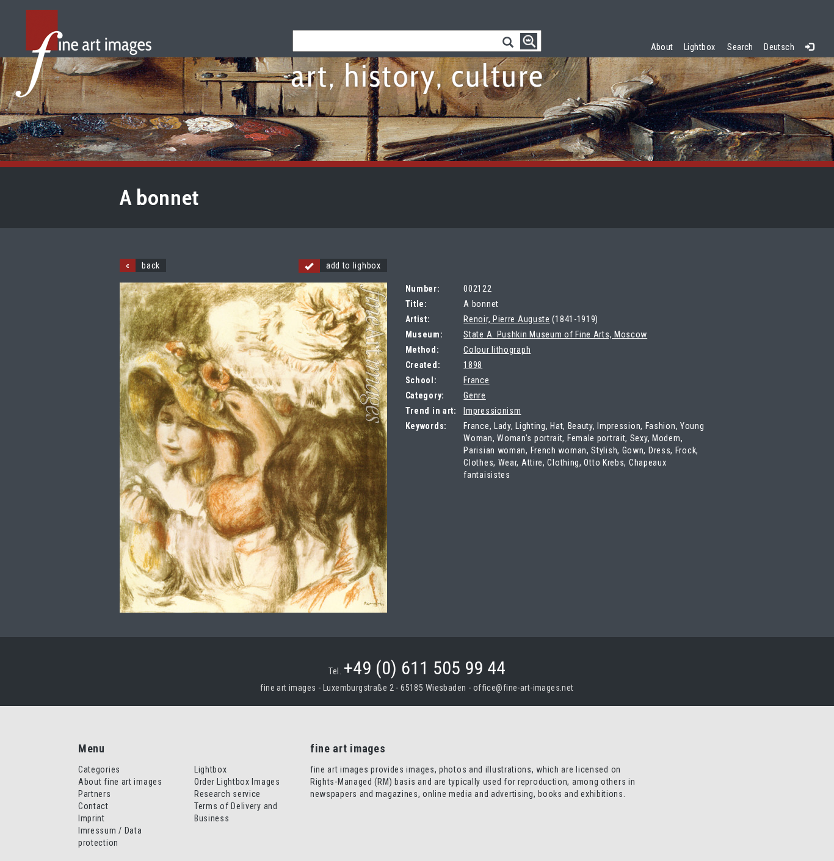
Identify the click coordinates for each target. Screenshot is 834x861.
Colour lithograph (497, 350)
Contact (93, 806)
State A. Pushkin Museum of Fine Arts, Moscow (555, 334)
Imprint (91, 818)
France (476, 380)
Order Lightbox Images (237, 782)
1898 (472, 365)
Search (740, 47)
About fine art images (120, 782)
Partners (94, 794)
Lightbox (702, 45)
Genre (474, 395)
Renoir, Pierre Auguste (506, 319)
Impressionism (492, 411)
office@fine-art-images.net (523, 688)
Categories (99, 769)
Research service (227, 794)
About (662, 47)
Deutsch (779, 47)
